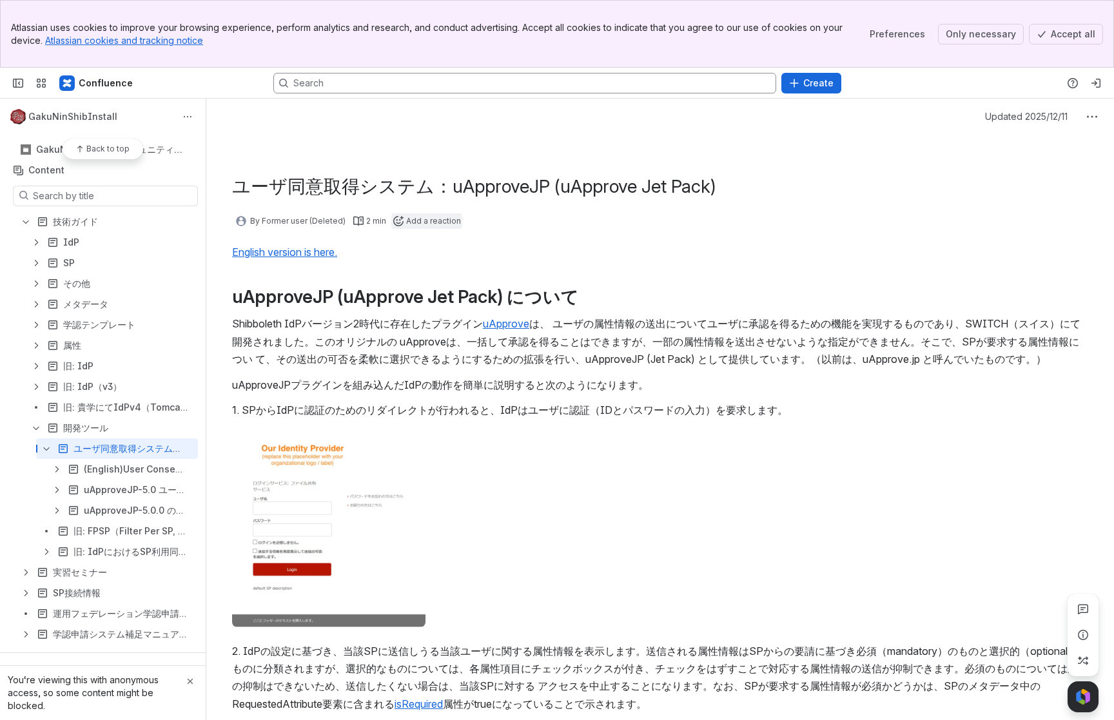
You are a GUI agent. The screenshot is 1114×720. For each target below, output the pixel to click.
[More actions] (187, 116)
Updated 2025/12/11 (1026, 116)
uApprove (506, 323)
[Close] (190, 681)
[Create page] (1083, 660)
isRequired (419, 703)
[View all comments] (1083, 609)
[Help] (1072, 83)
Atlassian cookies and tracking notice (124, 40)
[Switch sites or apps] (41, 83)
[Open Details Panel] (1083, 635)
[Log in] (1096, 83)
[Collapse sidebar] (18, 83)
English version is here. (284, 252)
